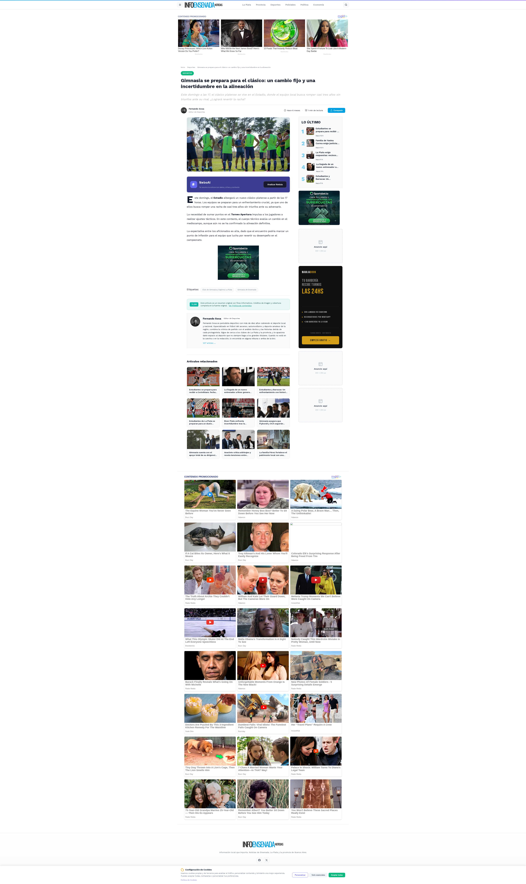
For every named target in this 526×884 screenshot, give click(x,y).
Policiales (290, 4)
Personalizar (300, 875)
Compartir (338, 110)
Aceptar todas (337, 875)
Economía (318, 4)
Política (304, 4)
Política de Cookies (189, 880)
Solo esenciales (318, 875)
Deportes (275, 4)
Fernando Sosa (212, 318)
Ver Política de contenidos (240, 306)
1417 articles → (209, 343)
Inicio (183, 67)
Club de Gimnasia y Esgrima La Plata (217, 290)
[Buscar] (346, 5)
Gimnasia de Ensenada (247, 290)
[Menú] (180, 5)
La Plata (246, 4)
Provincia (260, 4)
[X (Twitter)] (266, 860)
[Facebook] (259, 860)
